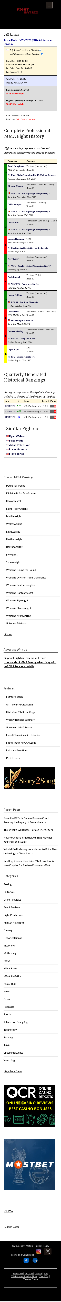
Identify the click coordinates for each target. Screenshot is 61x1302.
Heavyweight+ (14, 500)
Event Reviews (12, 907)
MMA (7, 960)
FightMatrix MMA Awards (21, 742)
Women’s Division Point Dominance (26, 577)
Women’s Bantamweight (19, 592)
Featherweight (14, 539)
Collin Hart (13, 311)
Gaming (8, 930)
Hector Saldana (15, 295)
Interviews (10, 945)
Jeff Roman (11, 34)
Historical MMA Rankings (20, 712)
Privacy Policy (42, 1245)
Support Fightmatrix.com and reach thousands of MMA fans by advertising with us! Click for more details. (30, 662)
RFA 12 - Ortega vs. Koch (23, 338)
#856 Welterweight (15, 93)
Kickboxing (10, 953)
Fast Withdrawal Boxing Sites (29, 1275)
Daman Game (11, 1226)
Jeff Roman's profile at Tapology (25, 54)
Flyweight (11, 554)
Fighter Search (14, 696)
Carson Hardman (28, 119)
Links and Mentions (17, 750)
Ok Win (8, 1211)
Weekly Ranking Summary (20, 719)
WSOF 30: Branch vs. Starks (24, 284)
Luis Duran (13, 222)
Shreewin (18, 1273)
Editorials (9, 891)
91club (8, 634)
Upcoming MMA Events (19, 727)
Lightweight (13, 531)
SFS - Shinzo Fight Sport (22, 357)
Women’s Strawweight (18, 608)
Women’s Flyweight (17, 600)
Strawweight (13, 562)
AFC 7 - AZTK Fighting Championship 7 (30, 193)
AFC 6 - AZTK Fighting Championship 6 (30, 211)
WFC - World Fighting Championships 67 (31, 266)
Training (8, 1037)
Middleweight (14, 516)
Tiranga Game (30, 1279)
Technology (10, 1029)
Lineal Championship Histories (23, 735)
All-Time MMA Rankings (19, 704)
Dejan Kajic (13, 349)
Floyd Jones (16, 453)
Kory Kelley (13, 259)
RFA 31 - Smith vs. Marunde (24, 302)
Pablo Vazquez (15, 204)
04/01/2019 (10, 411)
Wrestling (9, 1060)
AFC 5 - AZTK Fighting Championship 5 (30, 229)
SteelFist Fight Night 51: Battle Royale (29, 248)
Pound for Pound (15, 485)
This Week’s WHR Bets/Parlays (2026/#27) (28, 829)
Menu (49, 5)
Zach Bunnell (14, 277)
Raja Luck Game (13, 1071)
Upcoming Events (13, 1052)
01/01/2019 (10, 417)
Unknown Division (16, 623)
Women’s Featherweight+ (20, 585)
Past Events (13, 757)
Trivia (7, 1044)
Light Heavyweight (17, 508)
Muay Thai (10, 983)
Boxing (8, 884)
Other (7, 999)
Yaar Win (43, 1276)
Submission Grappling (16, 1022)
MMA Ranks (10, 968)
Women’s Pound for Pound (21, 569)
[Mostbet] (29, 1188)
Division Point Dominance (21, 493)
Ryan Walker (17, 436)
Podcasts (9, 1006)
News (7, 991)
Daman (38, 1273)
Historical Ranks (13, 937)
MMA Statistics (12, 976)
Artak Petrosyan (19, 444)
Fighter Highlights (14, 922)
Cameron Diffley (16, 331)
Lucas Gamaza (18, 449)
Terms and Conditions (22, 1254)
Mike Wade (16, 440)
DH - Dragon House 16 (22, 320)
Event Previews (12, 899)
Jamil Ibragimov (16, 166)
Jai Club (29, 1273)
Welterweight (14, 523)
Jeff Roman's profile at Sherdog (24, 50)
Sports (7, 1014)
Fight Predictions (13, 914)
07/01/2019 (10, 406)
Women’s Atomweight (18, 615)
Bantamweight (14, 546)
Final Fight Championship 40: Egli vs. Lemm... (33, 175)
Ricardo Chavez (15, 186)
